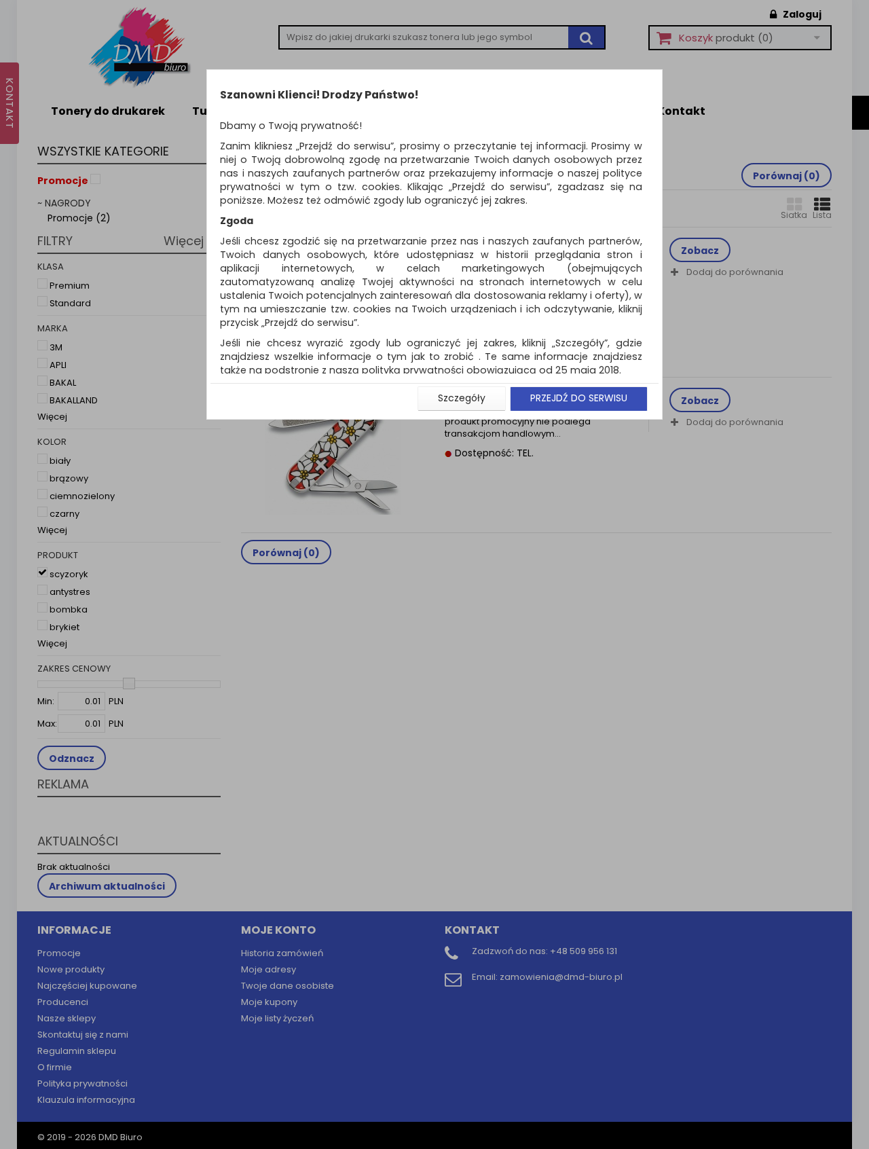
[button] (462, 398)
